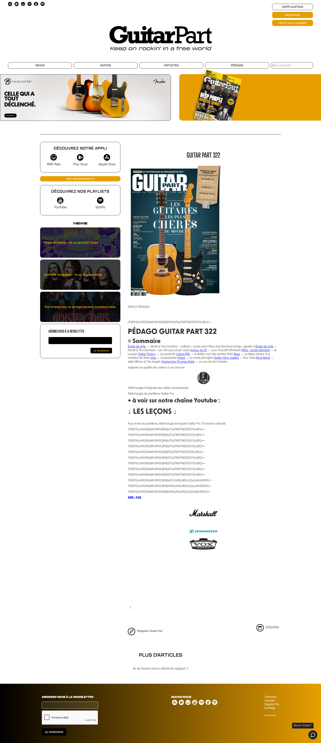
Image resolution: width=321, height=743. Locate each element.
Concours (271, 697)
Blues (237, 354)
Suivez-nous (181, 697)
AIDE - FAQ (134, 497)
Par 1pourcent (270, 716)
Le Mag (270, 708)
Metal (181, 358)
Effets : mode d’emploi (255, 350)
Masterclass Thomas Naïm (178, 361)
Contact (270, 700)
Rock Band (263, 358)
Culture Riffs (183, 354)
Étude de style (137, 346)
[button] (163, 98)
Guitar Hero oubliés (226, 358)
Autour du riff (198, 350)
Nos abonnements (80, 179)
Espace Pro (272, 704)
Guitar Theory (147, 354)
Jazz (153, 358)
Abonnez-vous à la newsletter (66, 331)
